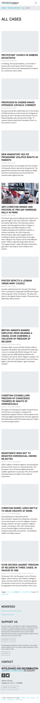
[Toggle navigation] (35, 3)
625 (19, 592)
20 (2, 594)
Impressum (11, 699)
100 (7, 594)
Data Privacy (19, 699)
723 (27, 592)
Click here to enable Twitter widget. (11, 611)
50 (4, 594)
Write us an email (10, 688)
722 (24, 592)
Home (3, 8)
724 (30, 592)
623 (13, 592)
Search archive (14, 8)
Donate (6, 653)
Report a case (8, 640)
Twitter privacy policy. (7, 614)
